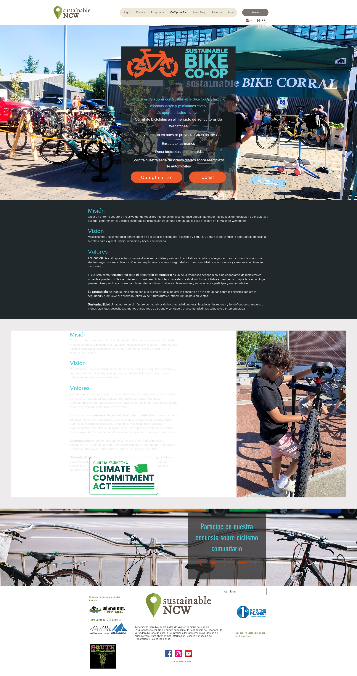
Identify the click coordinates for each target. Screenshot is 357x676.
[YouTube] (188, 653)
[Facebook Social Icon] (168, 653)
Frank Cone (245, 636)
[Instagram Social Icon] (178, 653)
